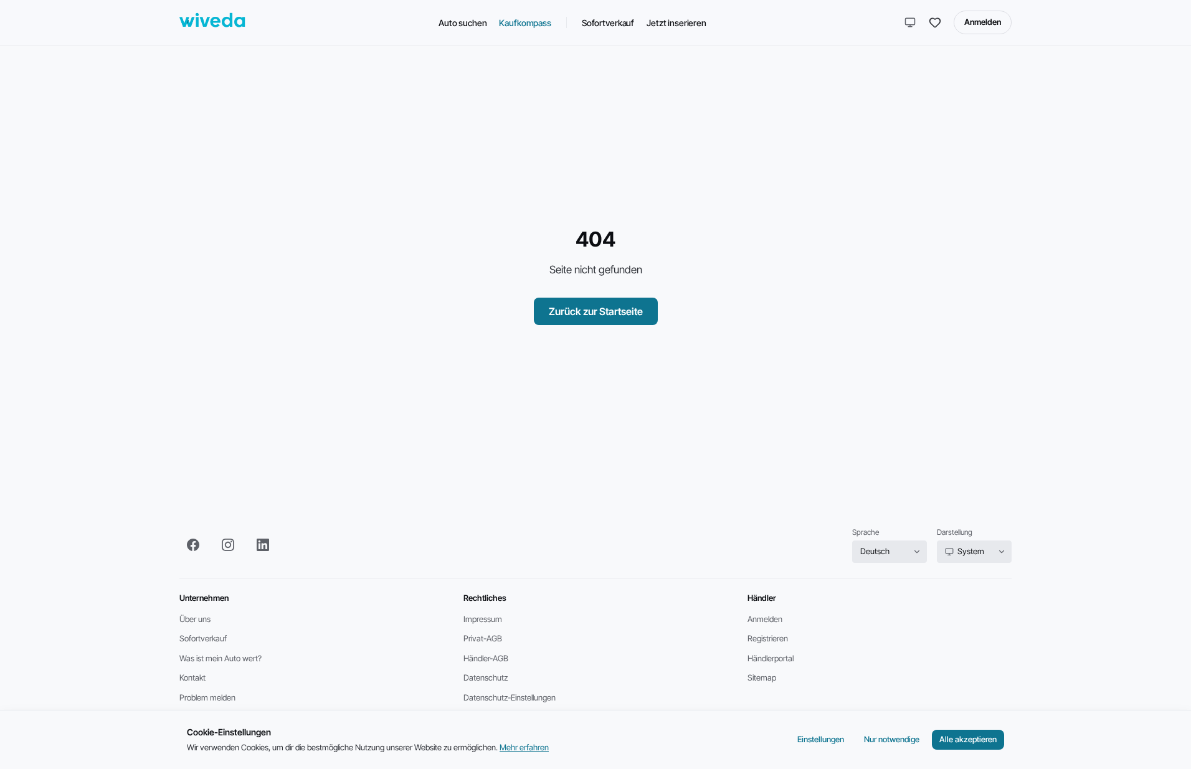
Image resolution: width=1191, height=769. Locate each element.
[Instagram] (228, 545)
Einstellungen (820, 739)
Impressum (482, 619)
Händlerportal (770, 658)
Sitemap (761, 677)
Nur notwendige (891, 739)
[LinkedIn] (263, 545)
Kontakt (192, 677)
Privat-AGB (482, 638)
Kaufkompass (525, 22)
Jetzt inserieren (676, 22)
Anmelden (982, 22)
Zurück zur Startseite (596, 311)
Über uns (195, 619)
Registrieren (767, 638)
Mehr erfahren (524, 747)
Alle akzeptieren (968, 739)
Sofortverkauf (608, 22)
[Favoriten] (935, 22)
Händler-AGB (485, 658)
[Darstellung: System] (910, 22)
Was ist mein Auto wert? (220, 658)
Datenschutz (485, 677)
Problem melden (207, 697)
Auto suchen (462, 22)
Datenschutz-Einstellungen (509, 697)
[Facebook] (193, 545)
